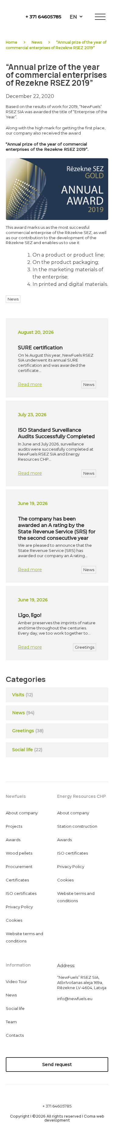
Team (11, 1021)
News (37, 42)
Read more (30, 384)
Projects (14, 826)
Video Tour (16, 981)
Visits (18, 694)
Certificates (17, 879)
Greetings (84, 647)
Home (11, 42)
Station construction (77, 826)
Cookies (14, 920)
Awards (13, 839)
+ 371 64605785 (43, 17)
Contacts (15, 1035)
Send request (57, 1064)
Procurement (19, 866)
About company (22, 812)
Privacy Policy (19, 906)
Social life (27, 749)
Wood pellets (19, 853)
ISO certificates (21, 893)
